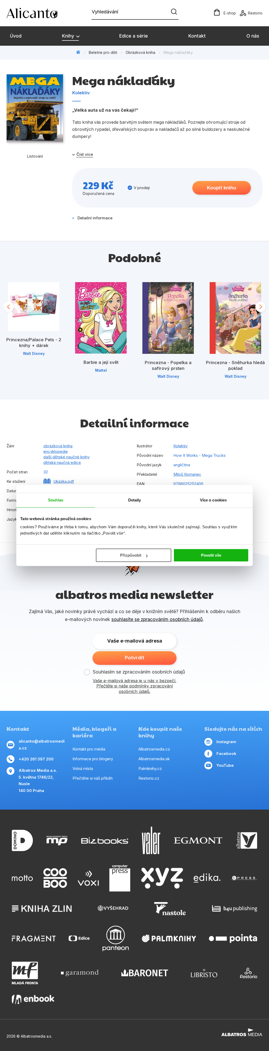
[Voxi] (88, 878)
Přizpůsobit (130, 555)
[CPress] (244, 878)
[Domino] (22, 840)
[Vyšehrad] (112, 908)
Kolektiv (81, 92)
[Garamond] (80, 973)
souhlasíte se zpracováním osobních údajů (157, 619)
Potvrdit (134, 658)
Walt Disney (34, 353)
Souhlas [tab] (55, 500)
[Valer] (151, 840)
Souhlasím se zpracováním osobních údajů (139, 672)
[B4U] (235, 908)
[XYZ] (162, 878)
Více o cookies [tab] (213, 500)
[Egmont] (198, 840)
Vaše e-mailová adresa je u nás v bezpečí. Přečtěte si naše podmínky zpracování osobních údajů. (134, 686)
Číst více (84, 154)
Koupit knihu (221, 188)
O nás (252, 36)
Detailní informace (94, 217)
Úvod (16, 36)
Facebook (226, 753)
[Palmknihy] (169, 938)
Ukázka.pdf (63, 481)
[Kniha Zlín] (42, 908)
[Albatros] (246, 840)
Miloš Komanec (187, 474)
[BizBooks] (104, 840)
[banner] (37, 13)
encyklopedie (55, 451)
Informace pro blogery (93, 758)
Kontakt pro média (89, 749)
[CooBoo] (55, 878)
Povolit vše (211, 555)
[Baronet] (144, 973)
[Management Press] (57, 840)
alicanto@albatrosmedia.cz (42, 744)
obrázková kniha (58, 445)
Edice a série (133, 36)
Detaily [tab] (134, 500)
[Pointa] (233, 938)
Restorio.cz (148, 778)
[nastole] (170, 908)
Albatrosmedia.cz (154, 749)
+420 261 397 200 (36, 759)
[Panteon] (115, 938)
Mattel (101, 370)
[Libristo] (204, 973)
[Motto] (22, 878)
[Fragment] (34, 938)
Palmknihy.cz (150, 768)
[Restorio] (248, 973)
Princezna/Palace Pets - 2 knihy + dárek (33, 342)
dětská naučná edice (62, 462)
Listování (35, 156)
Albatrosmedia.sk (154, 758)
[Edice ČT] (79, 938)
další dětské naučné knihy (66, 456)
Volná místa (83, 768)
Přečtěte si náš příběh (93, 778)
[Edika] (207, 878)
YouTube (225, 765)
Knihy (68, 36)
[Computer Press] (120, 878)
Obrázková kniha (140, 52)
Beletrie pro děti (103, 52)
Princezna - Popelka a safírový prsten (168, 365)
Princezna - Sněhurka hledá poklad (235, 365)
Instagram (226, 741)
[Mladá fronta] (25, 973)
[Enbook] (33, 999)
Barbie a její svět (101, 362)
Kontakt (197, 36)
